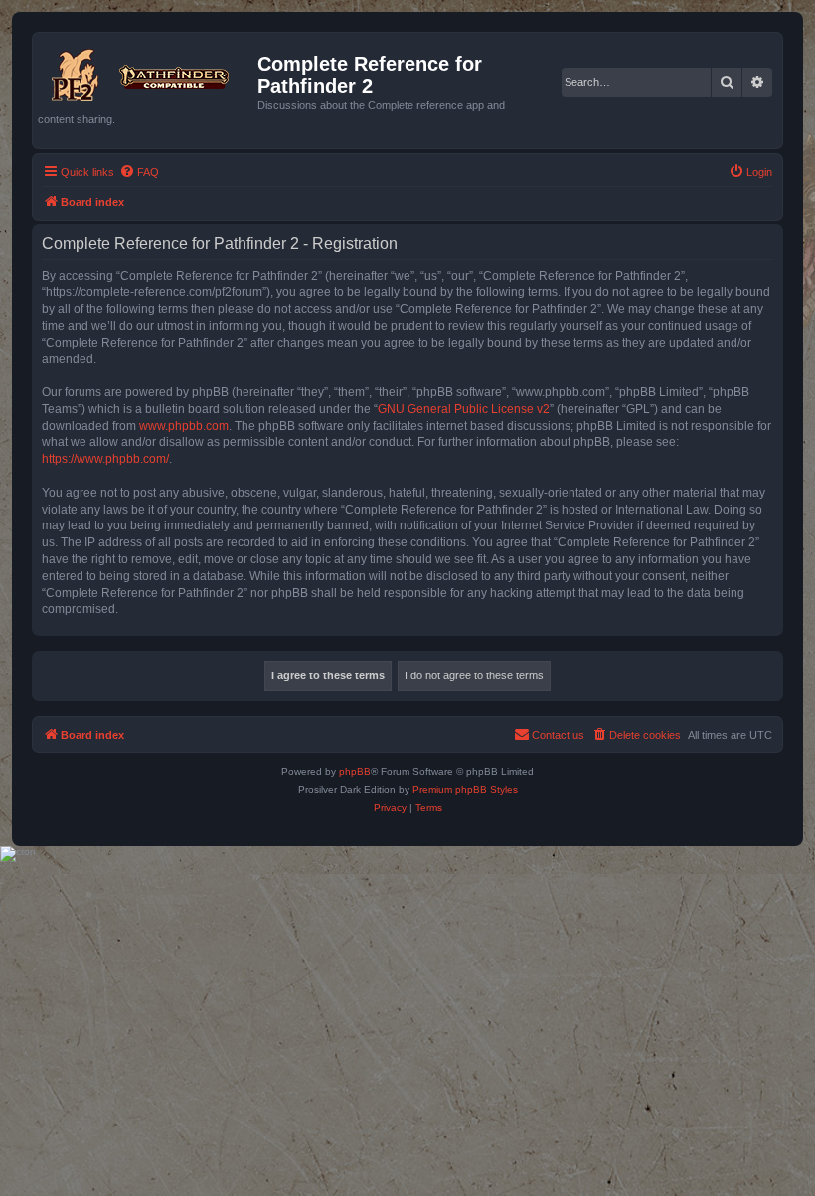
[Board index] (147, 71)
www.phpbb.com (184, 426)
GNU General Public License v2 (464, 409)
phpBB (355, 771)
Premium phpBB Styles (465, 789)
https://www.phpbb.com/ (105, 459)
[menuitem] (139, 172)
